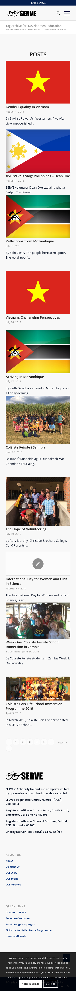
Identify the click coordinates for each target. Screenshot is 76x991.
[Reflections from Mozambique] (38, 216)
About (9, 861)
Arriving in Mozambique (25, 376)
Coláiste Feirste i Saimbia (25, 447)
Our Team (12, 878)
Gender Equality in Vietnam (27, 107)
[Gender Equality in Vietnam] (38, 82)
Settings (50, 983)
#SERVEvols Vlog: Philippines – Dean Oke (38, 176)
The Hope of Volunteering (26, 529)
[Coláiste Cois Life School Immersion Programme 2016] (38, 689)
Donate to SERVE (16, 912)
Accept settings (30, 983)
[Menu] (65, 13)
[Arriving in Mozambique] (38, 351)
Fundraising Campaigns (20, 924)
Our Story (11, 873)
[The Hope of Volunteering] (38, 501)
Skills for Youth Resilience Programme (28, 930)
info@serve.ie (38, 2)
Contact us (13, 867)
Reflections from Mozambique (30, 241)
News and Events (16, 936)
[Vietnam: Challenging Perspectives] (38, 292)
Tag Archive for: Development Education (34, 26)
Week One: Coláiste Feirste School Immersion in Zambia (32, 644)
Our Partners (13, 884)
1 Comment (13, 651)
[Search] (56, 13)
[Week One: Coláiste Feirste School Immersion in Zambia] (38, 621)
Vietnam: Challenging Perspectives (33, 317)
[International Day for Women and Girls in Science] (38, 564)
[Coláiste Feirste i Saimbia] (38, 420)
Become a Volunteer (18, 918)
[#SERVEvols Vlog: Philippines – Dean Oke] (38, 151)
